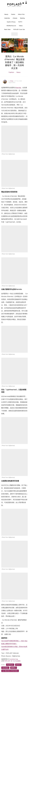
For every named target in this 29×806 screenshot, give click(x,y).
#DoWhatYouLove (11, 25)
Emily (11, 81)
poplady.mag (14, 659)
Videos (20, 25)
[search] (26, 1)
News (18, 72)
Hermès (18, 87)
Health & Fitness (11, 22)
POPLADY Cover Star (19, 29)
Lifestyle (15, 18)
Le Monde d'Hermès (10, 671)
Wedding (22, 18)
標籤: (3, 665)
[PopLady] (14, 5)
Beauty (6, 14)
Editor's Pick (21, 14)
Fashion (13, 14)
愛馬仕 (13, 668)
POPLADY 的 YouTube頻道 (12, 661)
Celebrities (7, 18)
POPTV (20, 22)
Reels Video (7, 29)
